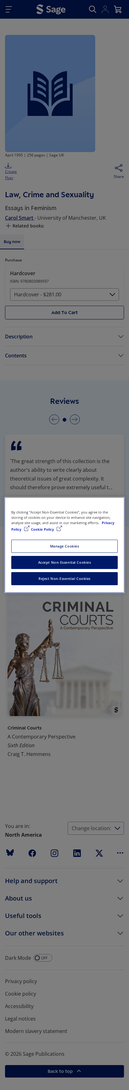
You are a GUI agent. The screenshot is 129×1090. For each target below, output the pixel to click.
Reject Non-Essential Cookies (64, 578)
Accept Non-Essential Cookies (64, 562)
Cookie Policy (43, 529)
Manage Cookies (64, 546)
